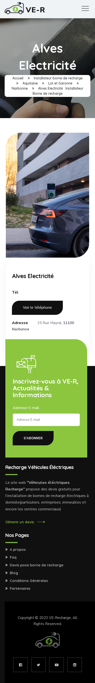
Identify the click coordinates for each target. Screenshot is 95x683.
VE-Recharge (60, 617)
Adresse (20, 323)
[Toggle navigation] (85, 8)
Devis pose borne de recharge (36, 565)
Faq (13, 557)
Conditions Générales (29, 581)
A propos (18, 549)
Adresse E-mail (26, 408)
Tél (15, 292)
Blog (14, 573)
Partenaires (20, 588)
